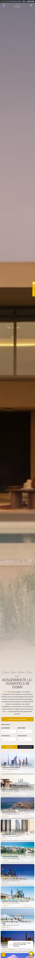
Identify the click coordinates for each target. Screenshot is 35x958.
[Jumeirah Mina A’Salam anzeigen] (17, 785)
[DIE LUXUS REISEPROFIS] (18, 5)
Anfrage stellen (9, 747)
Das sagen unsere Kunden (14, 1)
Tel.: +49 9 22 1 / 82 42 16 (25, 747)
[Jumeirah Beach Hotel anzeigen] (17, 807)
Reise (6, 711)
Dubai (6, 692)
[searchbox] (9, 731)
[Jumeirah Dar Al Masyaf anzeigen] (17, 852)
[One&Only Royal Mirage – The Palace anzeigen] (17, 874)
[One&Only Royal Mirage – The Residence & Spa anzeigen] (17, 919)
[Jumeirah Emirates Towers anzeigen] (17, 763)
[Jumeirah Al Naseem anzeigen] (17, 830)
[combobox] (8, 731)
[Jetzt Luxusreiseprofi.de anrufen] (3, 5)
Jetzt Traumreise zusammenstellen (17, 719)
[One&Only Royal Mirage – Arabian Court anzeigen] (17, 896)
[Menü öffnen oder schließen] (31, 5)
